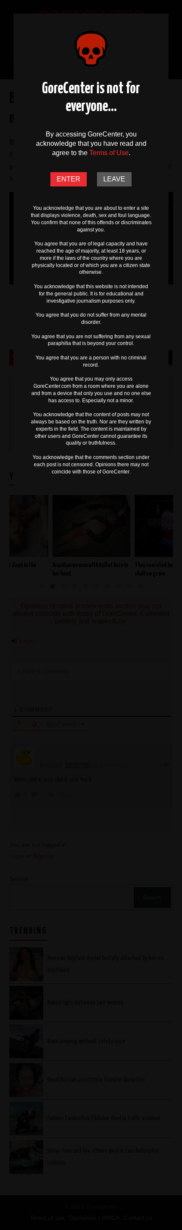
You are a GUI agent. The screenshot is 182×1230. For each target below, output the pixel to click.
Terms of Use (109, 152)
